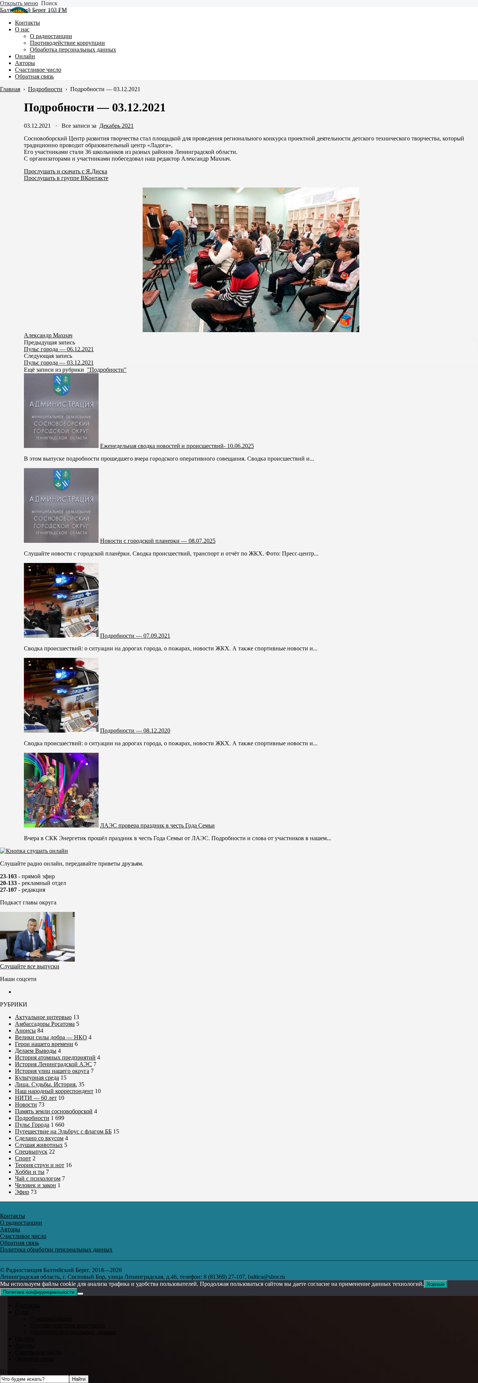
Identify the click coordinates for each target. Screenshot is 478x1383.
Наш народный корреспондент (54, 1091)
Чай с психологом (37, 1178)
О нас (22, 1312)
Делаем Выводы (35, 1051)
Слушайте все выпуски (29, 966)
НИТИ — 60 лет (36, 1098)
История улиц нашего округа (52, 1071)
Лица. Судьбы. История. (46, 1084)
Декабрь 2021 (116, 126)
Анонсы (25, 1030)
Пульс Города (32, 1124)
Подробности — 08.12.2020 (135, 730)
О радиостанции (51, 1318)
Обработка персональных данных (73, 1332)
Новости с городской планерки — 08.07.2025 (157, 541)
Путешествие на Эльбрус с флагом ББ (63, 1131)
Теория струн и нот (39, 1165)
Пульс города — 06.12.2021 (59, 349)
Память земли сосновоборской (54, 1111)
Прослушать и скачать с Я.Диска (65, 171)
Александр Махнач (48, 335)
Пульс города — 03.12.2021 (59, 362)
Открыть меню (19, 3)
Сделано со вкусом (39, 1138)
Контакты (27, 1305)
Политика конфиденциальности (38, 1292)
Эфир (22, 1192)
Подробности (32, 1118)
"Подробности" (107, 369)
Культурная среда (37, 1077)
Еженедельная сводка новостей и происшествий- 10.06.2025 (177, 446)
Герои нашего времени (44, 1044)
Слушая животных (39, 1145)
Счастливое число (38, 1352)
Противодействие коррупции (67, 1325)
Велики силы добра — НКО (51, 1037)
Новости (26, 1104)
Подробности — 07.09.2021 (135, 635)
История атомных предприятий (55, 1057)
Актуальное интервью (43, 1017)
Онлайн (25, 1339)
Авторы (25, 1345)
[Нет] (80, 1294)
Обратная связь (34, 1359)
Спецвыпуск (31, 1151)
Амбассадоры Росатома (45, 1024)
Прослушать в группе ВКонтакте (66, 178)
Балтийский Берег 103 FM (33, 10)
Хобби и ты (29, 1172)
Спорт (23, 1158)
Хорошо (435, 1284)
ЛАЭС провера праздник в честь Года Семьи (157, 825)
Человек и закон (35, 1185)
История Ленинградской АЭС (53, 1064)
